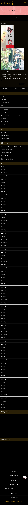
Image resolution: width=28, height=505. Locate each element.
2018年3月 (3, 350)
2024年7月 (3, 198)
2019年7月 (3, 309)
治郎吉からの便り (6, 138)
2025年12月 (4, 172)
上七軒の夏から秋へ (6, 152)
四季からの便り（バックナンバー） (10, 115)
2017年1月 (3, 391)
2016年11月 (4, 398)
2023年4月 (3, 214)
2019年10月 (4, 299)
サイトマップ (4, 121)
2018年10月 (4, 334)
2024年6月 (3, 201)
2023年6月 (3, 210)
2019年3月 (3, 322)
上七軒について (5, 102)
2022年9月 (3, 223)
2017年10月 (4, 363)
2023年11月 (4, 204)
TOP (2, 17)
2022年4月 (3, 233)
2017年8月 (3, 369)
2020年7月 (3, 277)
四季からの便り (8, 17)
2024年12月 (4, 195)
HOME (3, 96)
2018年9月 (3, 337)
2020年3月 (3, 287)
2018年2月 (3, 353)
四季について (14, 480)
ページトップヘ (25, 477)
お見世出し (4, 88)
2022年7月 (3, 226)
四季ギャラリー (14, 493)
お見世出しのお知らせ (7, 159)
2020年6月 (3, 280)
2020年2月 (3, 290)
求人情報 (3, 118)
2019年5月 (3, 315)
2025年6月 (3, 188)
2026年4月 (3, 169)
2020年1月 (3, 293)
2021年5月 (3, 249)
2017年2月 (3, 388)
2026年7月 (3, 166)
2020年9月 (3, 271)
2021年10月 (4, 245)
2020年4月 (3, 283)
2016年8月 (3, 404)
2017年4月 (3, 382)
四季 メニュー (5, 106)
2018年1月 (3, 357)
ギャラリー (4, 112)
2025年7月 (3, 185)
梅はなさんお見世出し (21, 88)
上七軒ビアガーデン (6, 149)
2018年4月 (3, 347)
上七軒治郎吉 (14, 497)
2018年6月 (3, 344)
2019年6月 (3, 312)
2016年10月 (4, 401)
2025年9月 (3, 179)
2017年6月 (3, 375)
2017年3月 (3, 385)
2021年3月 (3, 255)
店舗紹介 (3, 99)
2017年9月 (3, 366)
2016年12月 (4, 395)
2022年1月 (3, 236)
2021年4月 (3, 252)
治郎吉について (5, 109)
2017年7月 (3, 372)
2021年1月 (3, 258)
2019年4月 (3, 318)
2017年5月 (3, 379)
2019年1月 (3, 328)
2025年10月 (4, 176)
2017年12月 (4, 360)
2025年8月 (3, 182)
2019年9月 (3, 303)
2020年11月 (4, 264)
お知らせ (3, 132)
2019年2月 (3, 325)
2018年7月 (3, 341)
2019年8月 (3, 306)
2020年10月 (4, 268)
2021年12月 (4, 239)
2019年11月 (4, 296)
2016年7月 (3, 407)
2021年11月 (4, 242)
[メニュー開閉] (25, 2)
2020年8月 (3, 274)
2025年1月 (3, 191)
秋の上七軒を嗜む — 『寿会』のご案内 (11, 146)
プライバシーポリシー (7, 125)
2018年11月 (4, 331)
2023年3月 (3, 217)
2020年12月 (4, 261)
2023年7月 (3, 207)
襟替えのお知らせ (6, 155)
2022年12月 (4, 220)
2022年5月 (3, 230)
